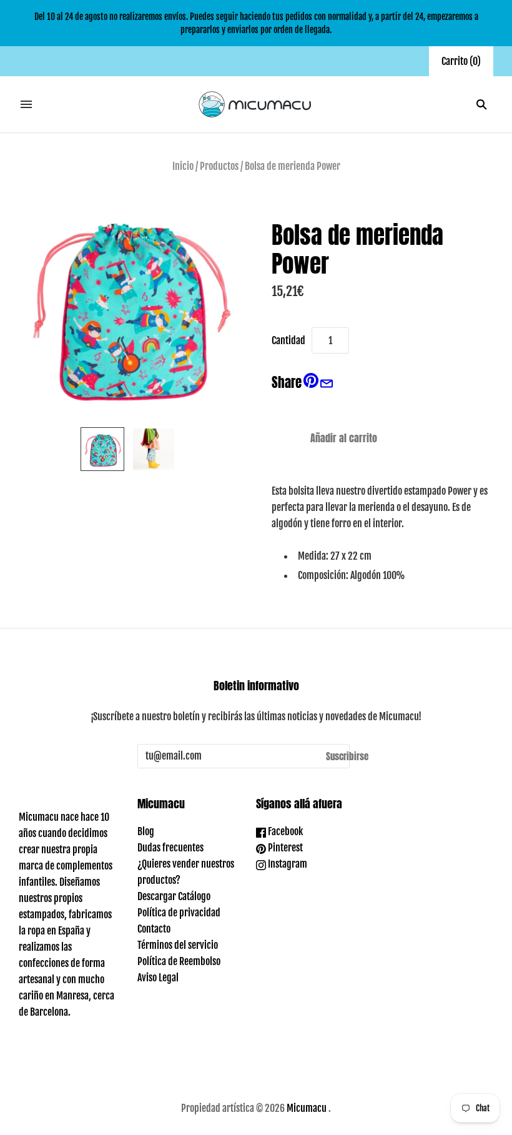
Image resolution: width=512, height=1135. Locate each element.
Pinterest (284, 847)
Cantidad (288, 340)
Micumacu (307, 1108)
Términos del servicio (177, 945)
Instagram (286, 864)
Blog (145, 831)
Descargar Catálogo (173, 896)
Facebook (284, 831)
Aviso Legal (158, 977)
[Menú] (26, 104)
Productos (219, 166)
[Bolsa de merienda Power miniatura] (102, 449)
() (461, 61)
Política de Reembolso (178, 961)
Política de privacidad (178, 912)
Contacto (153, 929)
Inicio (183, 166)
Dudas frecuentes (170, 847)
